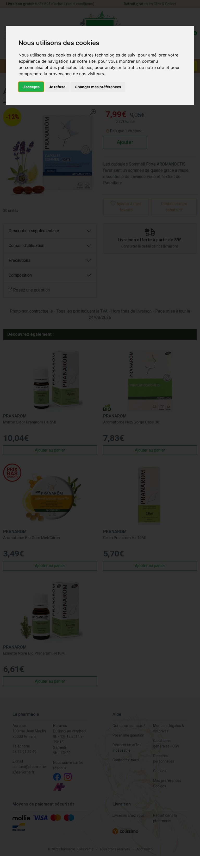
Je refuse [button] (57, 87)
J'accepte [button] (31, 87)
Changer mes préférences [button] (98, 87)
